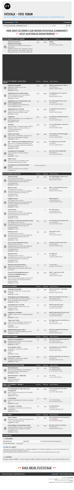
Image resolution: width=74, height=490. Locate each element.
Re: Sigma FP (53, 253)
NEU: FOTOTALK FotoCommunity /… (59, 417)
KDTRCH (54, 274)
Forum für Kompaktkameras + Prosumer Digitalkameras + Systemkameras (18, 274)
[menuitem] (16, 22)
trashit (53, 358)
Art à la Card (55, 348)
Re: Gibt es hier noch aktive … (58, 425)
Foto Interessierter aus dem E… (58, 388)
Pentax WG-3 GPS (54, 231)
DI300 (53, 143)
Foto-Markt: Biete (14, 357)
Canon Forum (13, 177)
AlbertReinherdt (56, 369)
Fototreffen (12, 398)
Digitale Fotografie (14, 85)
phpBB (55, 479)
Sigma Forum (12, 254)
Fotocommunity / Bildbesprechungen (15, 43)
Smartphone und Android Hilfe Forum (18, 166)
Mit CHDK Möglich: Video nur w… (58, 176)
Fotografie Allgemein (10, 337)
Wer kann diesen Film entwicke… (59, 329)
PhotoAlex (54, 244)
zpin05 (53, 255)
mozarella (54, 222)
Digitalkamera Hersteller (11, 174)
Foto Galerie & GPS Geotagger (58, 134)
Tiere (10, 50)
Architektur (23, 50)
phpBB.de (71, 480)
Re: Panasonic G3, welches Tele (58, 220)
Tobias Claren (55, 178)
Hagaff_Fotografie (57, 306)
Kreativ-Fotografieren (15, 339)
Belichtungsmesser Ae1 (56, 304)
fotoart (53, 94)
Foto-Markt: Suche (14, 347)
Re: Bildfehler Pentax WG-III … (58, 109)
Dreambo (54, 87)
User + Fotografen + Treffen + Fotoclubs (13, 385)
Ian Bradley (70, 477)
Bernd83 (54, 264)
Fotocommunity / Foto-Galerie (13, 39)
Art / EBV (30, 50)
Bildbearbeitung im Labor (17, 330)
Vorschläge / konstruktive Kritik (19, 425)
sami (53, 291)
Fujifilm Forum (13, 199)
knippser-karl (55, 298)
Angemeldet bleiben (9, 443)
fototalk (54, 419)
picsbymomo (55, 200)
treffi (53, 43)
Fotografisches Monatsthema (13, 365)
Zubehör (11, 124)
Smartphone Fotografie (16, 151)
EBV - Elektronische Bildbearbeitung (20, 142)
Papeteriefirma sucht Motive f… (58, 347)
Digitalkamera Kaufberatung (18, 93)
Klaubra (54, 152)
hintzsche (54, 189)
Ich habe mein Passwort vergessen (51, 441)
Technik (16, 50)
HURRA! (51, 42)
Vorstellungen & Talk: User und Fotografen (18, 390)
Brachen (54, 331)
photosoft (54, 135)
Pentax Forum (13, 232)
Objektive (11, 117)
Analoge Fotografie (10, 286)
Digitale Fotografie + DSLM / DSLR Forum (14, 82)
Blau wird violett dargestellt (57, 151)
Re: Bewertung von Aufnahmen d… (59, 320)
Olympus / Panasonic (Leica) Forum (20, 221)
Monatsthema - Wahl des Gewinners (17, 376)
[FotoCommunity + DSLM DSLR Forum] (13, 6)
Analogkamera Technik (16, 305)
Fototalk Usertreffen (26, 52)
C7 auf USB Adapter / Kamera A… (59, 124)
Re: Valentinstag (54, 368)
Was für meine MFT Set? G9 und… (59, 356)
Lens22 (53, 390)
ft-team (16, 90)
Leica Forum (12, 210)
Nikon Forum (12, 188)
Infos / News (12, 417)
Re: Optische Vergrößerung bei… (59, 116)
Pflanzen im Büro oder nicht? (58, 242)
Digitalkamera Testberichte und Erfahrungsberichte (19, 102)
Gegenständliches (14, 52)
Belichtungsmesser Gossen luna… (59, 312)
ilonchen (54, 427)
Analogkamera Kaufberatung (18, 297)
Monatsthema (13, 368)
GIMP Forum (12, 159)
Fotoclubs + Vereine (15, 406)
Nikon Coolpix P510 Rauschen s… (59, 187)
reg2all (53, 126)
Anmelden (9, 439)
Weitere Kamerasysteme (17, 265)
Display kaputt (53, 198)
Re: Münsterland (54, 406)
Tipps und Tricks (13, 134)
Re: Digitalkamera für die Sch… (58, 93)
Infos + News (7, 415)
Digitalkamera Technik (16, 109)
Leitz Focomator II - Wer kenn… (58, 289)
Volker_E (54, 322)
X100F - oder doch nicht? (56, 272)
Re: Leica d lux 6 (54, 209)
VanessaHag (55, 400)
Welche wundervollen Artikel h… (58, 85)
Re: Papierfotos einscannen (57, 141)
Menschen (18, 49)
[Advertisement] (37, 67)
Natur (31, 49)
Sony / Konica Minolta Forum (18, 243)
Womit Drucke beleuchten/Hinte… (59, 339)
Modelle (25, 49)
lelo (53, 110)
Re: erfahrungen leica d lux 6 (58, 101)
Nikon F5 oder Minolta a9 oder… (58, 297)
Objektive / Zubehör (15, 312)
